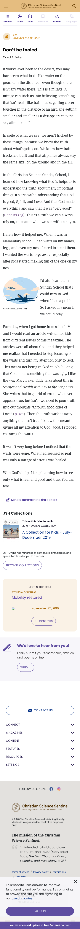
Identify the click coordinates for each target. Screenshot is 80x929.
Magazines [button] (14, 733)
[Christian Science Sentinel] (40, 6)
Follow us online (32, 789)
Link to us (21, 876)
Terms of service (20, 872)
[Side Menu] (5, 6)
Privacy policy (41, 872)
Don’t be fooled (20, 50)
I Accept (40, 911)
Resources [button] (14, 757)
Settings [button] (12, 765)
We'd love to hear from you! (43, 645)
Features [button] (13, 749)
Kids (15, 35)
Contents (46, 621)
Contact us (43, 710)
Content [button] (13, 741)
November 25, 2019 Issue (26, 38)
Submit (25, 667)
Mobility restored (27, 597)
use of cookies (22, 898)
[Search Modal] (74, 6)
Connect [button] (13, 725)
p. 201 (19, 413)
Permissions (59, 872)
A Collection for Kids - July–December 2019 (47, 535)
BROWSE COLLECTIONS (22, 565)
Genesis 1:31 (13, 215)
